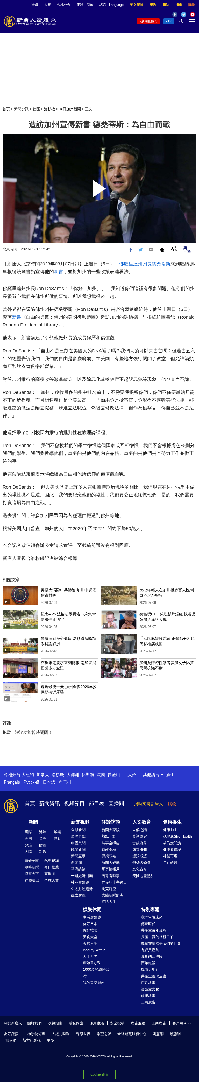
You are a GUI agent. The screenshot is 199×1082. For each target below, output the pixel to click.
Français (12, 782)
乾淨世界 (83, 1034)
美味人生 (90, 943)
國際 (28, 832)
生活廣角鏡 (92, 917)
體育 (57, 838)
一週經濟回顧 (82, 876)
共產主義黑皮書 (153, 976)
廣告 (153, 5)
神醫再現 (170, 856)
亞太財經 (78, 895)
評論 (28, 845)
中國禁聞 (78, 843)
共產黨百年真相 (153, 930)
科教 (42, 852)
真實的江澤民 (152, 956)
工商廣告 (148, 1002)
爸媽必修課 (141, 862)
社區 (36, 109)
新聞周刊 (78, 862)
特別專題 (150, 909)
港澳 (42, 832)
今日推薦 (51, 867)
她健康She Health (177, 836)
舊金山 (114, 774)
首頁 (6, 109)
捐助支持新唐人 (148, 804)
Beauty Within (94, 950)
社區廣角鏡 (80, 882)
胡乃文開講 (172, 843)
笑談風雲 (139, 836)
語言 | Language (112, 5)
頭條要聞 (32, 861)
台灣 (42, 838)
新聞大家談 (111, 830)
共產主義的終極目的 (157, 937)
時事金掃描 (111, 843)
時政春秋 (109, 849)
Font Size (173, 248)
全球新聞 (78, 830)
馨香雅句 (139, 849)
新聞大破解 (111, 862)
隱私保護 (76, 1023)
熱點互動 (109, 836)
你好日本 (90, 924)
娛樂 (57, 832)
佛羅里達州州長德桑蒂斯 (144, 263)
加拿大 (43, 774)
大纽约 (28, 774)
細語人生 (109, 902)
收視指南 (55, 1023)
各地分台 (63, 5)
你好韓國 (90, 930)
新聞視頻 (80, 822)
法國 (101, 774)
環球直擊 (78, 836)
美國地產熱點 (143, 876)
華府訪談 (78, 869)
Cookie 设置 (99, 1074)
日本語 (49, 782)
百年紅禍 (148, 963)
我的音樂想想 (94, 983)
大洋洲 (73, 774)
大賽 (47, 5)
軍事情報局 (111, 869)
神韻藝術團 (36, 1034)
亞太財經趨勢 (82, 889)
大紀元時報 (61, 1034)
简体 (90, 5)
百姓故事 (148, 983)
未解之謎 (139, 830)
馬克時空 (109, 889)
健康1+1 (169, 830)
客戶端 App (181, 1023)
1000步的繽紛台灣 (96, 972)
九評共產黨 (150, 950)
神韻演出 (32, 880)
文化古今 (139, 869)
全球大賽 (51, 880)
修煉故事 (148, 996)
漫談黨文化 (150, 989)
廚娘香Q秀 (91, 963)
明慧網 (158, 1034)
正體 (80, 5)
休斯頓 (88, 774)
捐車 (178, 5)
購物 (191, 5)
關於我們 (34, 1023)
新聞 (33, 822)
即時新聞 (32, 867)
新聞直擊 (78, 856)
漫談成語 (139, 856)
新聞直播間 (149, 21)
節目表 (96, 803)
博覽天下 (32, 874)
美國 (28, 838)
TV (170, 21)
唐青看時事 (111, 876)
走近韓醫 (170, 862)
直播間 (116, 803)
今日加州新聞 (70, 109)
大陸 (28, 852)
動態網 (175, 1034)
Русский (31, 782)
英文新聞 (136, 5)
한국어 (65, 782)
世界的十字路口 (114, 882)
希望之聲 (104, 1034)
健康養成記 (172, 849)
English (167, 774)
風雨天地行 (150, 969)
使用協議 (96, 1023)
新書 (58, 271)
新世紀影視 (32, 1040)
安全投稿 (117, 1023)
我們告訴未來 (152, 917)
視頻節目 (74, 803)
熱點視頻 (51, 861)
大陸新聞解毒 (112, 895)
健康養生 (172, 822)
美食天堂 (90, 937)
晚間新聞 (78, 849)
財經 (42, 845)
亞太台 (130, 774)
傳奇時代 (148, 924)
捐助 (165, 5)
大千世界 (90, 956)
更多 (50, 1040)
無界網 (10, 1040)
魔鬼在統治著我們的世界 (161, 943)
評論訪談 (111, 822)
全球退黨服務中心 (131, 1034)
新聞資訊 (21, 109)
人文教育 (141, 822)
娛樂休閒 (92, 909)
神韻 (34, 5)
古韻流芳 (139, 843)
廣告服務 (138, 1023)
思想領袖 (109, 856)
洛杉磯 (49, 109)
